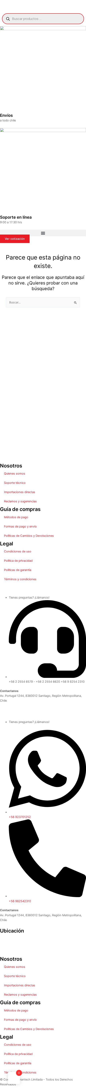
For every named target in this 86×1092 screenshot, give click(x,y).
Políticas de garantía (17, 570)
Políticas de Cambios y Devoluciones (29, 536)
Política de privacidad (18, 561)
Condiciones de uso (17, 551)
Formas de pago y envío (20, 526)
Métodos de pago (16, 517)
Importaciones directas (19, 492)
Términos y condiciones (20, 579)
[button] (43, 233)
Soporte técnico (15, 483)
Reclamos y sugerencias (20, 501)
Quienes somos (14, 473)
